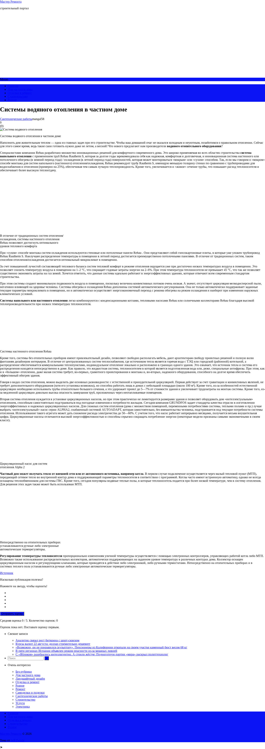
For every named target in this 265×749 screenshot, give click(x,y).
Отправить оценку (12, 613)
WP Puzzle (17, 740)
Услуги (20, 703)
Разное (12, 100)
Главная (13, 86)
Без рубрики (24, 671)
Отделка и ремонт (20, 93)
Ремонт (20, 689)
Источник (6, 573)
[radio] (136, 593)
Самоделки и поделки (30, 692)
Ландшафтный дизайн (30, 678)
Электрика (23, 706)
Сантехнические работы (16, 119)
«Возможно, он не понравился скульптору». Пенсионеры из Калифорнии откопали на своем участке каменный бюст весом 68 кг (101, 647)
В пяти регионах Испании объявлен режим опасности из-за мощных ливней (66, 650)
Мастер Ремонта (11, 1)
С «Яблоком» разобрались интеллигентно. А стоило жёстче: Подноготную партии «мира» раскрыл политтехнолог (92, 654)
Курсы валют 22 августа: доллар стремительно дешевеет (53, 643)
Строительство (18, 96)
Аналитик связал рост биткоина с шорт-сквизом (47, 640)
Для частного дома (20, 89)
